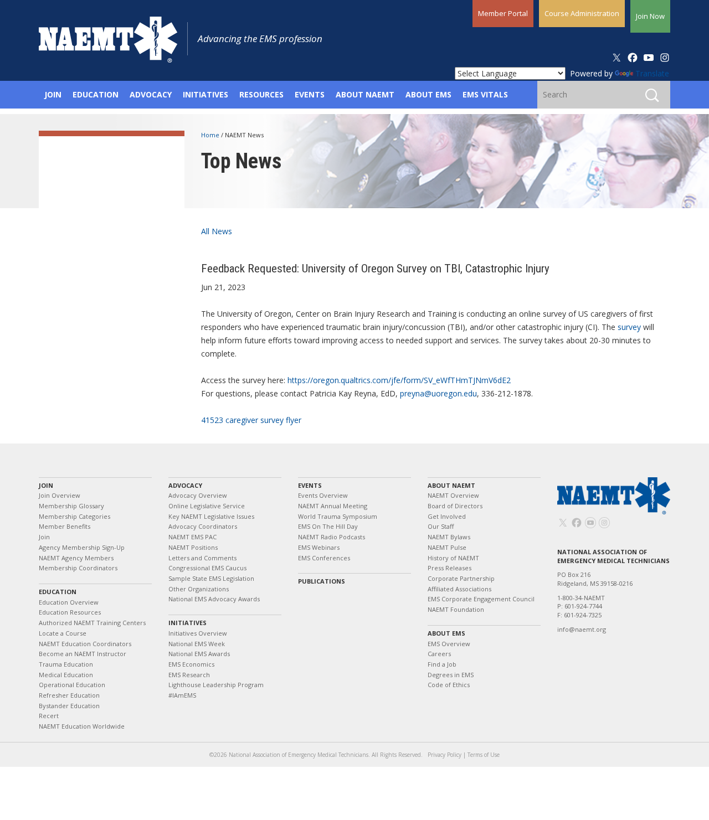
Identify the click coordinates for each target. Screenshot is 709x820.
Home (211, 135)
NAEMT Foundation (456, 609)
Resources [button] (261, 94)
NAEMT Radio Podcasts (331, 537)
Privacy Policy (444, 755)
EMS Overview (449, 644)
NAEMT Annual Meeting (332, 506)
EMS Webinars (319, 547)
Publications (321, 581)
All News (216, 231)
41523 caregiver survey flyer (251, 420)
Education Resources (70, 612)
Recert (49, 715)
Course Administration (581, 13)
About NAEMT (451, 485)
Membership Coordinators (78, 568)
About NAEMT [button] (365, 94)
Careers (439, 653)
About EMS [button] (428, 94)
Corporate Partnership (461, 578)
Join (46, 485)
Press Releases (449, 568)
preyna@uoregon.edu (438, 393)
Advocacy (185, 485)
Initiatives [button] (205, 94)
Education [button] (96, 94)
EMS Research (189, 675)
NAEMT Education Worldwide (82, 726)
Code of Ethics (449, 684)
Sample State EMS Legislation (211, 578)
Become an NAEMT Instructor (82, 653)
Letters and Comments (202, 558)
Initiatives (187, 622)
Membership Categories (74, 516)
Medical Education (66, 675)
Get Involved (447, 516)
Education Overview (69, 602)
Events (310, 485)
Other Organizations (198, 589)
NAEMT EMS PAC (192, 537)
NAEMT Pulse (447, 547)
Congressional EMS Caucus (207, 568)
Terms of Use (483, 755)
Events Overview (323, 495)
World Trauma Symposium (337, 516)
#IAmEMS (182, 695)
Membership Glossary (71, 506)
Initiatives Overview (197, 633)
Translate (652, 73)
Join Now (650, 16)
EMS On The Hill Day (328, 526)
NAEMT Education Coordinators (85, 644)
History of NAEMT (453, 558)
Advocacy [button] (151, 94)
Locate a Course (62, 633)
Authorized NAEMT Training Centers (92, 622)
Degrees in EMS (451, 675)
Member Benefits (64, 526)
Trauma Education (66, 664)
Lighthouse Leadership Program (216, 684)
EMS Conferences (324, 558)
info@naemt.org (581, 629)
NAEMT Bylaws (449, 537)
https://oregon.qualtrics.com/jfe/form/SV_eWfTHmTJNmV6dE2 (399, 380)
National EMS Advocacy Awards (214, 599)
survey (629, 327)
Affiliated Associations (459, 589)
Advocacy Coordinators (202, 526)
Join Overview (59, 495)
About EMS (446, 633)
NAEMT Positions (193, 547)
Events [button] (310, 94)
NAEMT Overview (453, 495)
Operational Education (72, 684)
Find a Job (442, 664)
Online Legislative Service (206, 506)
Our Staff (441, 526)
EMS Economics (191, 664)
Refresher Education (69, 695)
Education (57, 591)
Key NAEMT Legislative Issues (211, 516)
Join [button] (52, 94)
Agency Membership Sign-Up (82, 547)
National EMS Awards (199, 653)
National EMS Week (196, 644)
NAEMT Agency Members (76, 558)
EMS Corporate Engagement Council (481, 599)
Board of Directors (455, 506)
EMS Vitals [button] (485, 94)
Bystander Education (69, 706)
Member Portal (503, 13)
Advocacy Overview (197, 495)
